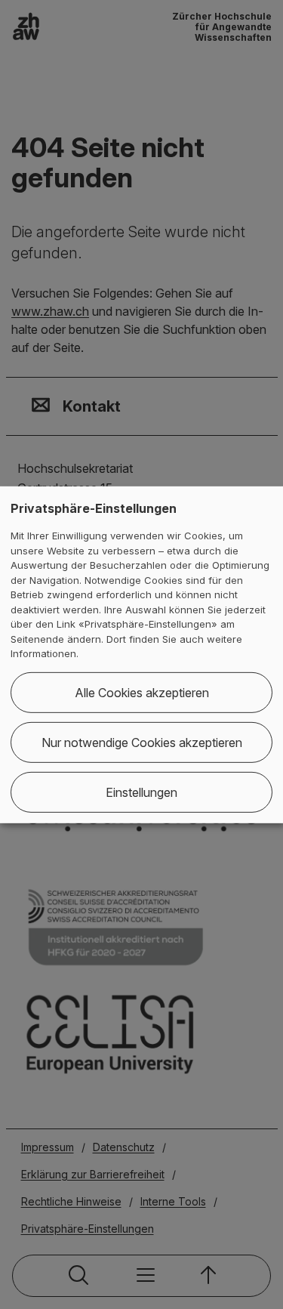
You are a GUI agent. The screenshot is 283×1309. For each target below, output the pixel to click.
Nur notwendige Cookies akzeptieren (142, 742)
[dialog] (141, 654)
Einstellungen (141, 792)
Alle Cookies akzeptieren (142, 692)
